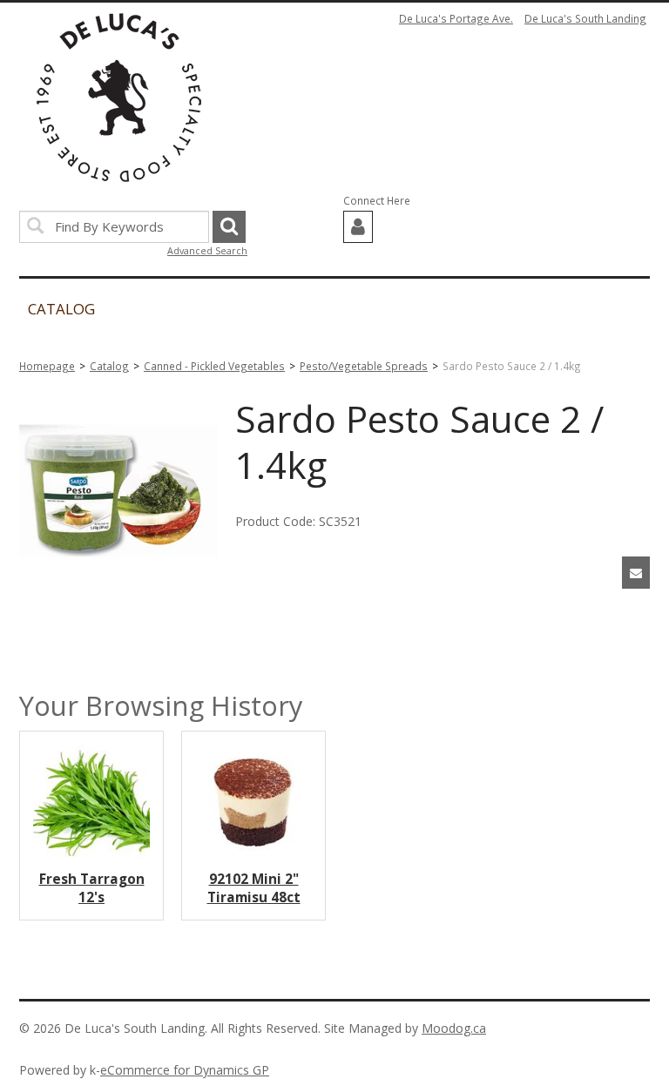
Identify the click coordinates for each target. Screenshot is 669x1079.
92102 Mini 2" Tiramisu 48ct (254, 888)
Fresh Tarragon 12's (92, 888)
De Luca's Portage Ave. (456, 18)
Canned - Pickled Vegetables (214, 366)
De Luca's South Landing (585, 18)
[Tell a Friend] (636, 572)
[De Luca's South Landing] (119, 97)
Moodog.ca (454, 1028)
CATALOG (61, 309)
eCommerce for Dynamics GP (184, 1070)
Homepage (47, 366)
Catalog (109, 366)
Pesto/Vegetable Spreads (364, 366)
